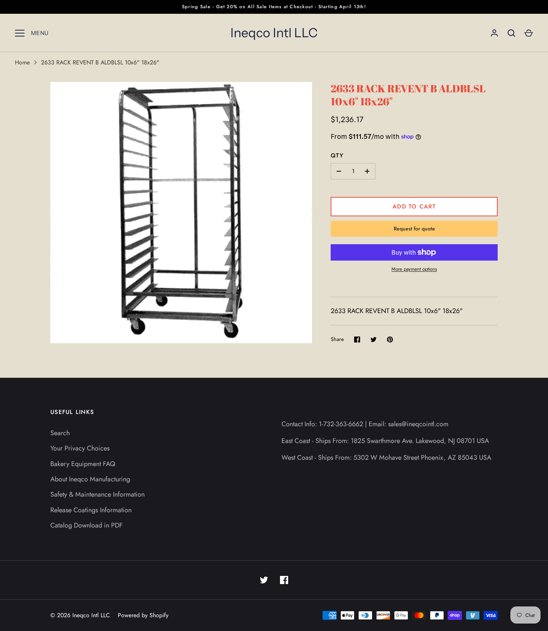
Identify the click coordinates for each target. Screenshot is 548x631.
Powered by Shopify (143, 615)
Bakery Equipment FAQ (82, 464)
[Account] (494, 33)
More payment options (414, 269)
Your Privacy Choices (80, 448)
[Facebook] (284, 580)
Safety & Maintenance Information (97, 494)
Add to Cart (414, 206)
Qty (337, 155)
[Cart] (528, 33)
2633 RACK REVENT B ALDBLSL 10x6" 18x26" (100, 62)
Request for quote (414, 228)
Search (60, 433)
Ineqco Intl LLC (274, 33)
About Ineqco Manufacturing (90, 479)
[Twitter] (264, 580)
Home (22, 62)
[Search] (511, 33)
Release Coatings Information (91, 510)
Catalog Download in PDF (86, 525)
